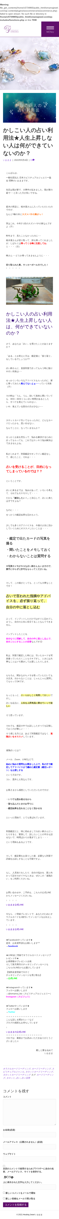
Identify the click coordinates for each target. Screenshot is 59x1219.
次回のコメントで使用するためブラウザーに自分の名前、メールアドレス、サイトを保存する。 (28, 1170)
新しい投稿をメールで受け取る (20, 1198)
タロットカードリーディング (39, 1071)
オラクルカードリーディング (17, 1068)
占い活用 (25, 1078)
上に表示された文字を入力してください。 (23, 1182)
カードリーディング (41, 1068)
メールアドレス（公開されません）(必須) (23, 1142)
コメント (7, 1096)
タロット (10, 1078)
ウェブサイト (9, 1154)
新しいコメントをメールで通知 (20, 1193)
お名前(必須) (9, 1130)
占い (18, 1078)
